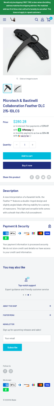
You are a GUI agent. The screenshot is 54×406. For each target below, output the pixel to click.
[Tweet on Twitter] (43, 177)
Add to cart (27, 155)
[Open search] (36, 19)
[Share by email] (49, 177)
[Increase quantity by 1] (32, 145)
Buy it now (27, 165)
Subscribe (12, 347)
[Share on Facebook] (32, 177)
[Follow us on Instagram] (11, 371)
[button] (32, 134)
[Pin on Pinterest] (37, 177)
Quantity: (7, 144)
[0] (48, 19)
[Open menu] (4, 19)
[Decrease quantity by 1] (17, 145)
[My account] (42, 19)
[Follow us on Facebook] (5, 371)
